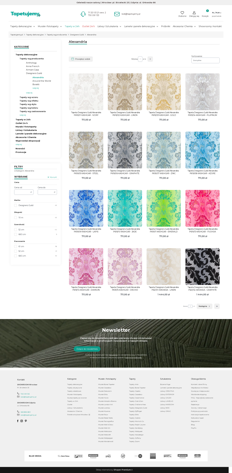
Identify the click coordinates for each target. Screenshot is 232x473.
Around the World (41, 81)
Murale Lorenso (104, 408)
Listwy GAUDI (165, 398)
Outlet (69, 404)
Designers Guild (77, 35)
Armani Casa (32, 69)
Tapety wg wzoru (29, 97)
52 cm (21, 229)
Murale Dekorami (105, 391)
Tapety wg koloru (29, 108)
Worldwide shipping (198, 394)
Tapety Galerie (134, 418)
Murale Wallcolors (105, 431)
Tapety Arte (133, 384)
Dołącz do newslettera (87, 349)
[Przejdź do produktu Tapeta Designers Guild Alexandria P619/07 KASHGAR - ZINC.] (164, 150)
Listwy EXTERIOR (167, 394)
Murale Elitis (103, 394)
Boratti (35, 84)
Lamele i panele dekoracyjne (31, 133)
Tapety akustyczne (74, 388)
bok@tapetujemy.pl (28, 397)
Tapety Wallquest (135, 431)
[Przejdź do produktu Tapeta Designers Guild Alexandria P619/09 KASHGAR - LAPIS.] (86, 208)
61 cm (21, 246)
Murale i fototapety (26, 126)
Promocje (21, 152)
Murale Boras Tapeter (106, 384)
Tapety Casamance (136, 398)
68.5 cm (22, 234)
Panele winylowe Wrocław (77, 415)
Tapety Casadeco (135, 394)
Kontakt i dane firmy (199, 384)
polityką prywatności (133, 357)
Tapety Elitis (134, 415)
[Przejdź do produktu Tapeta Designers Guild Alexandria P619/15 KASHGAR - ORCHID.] (125, 266)
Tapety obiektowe (74, 391)
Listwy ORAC (165, 411)
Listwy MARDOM (167, 404)
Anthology (31, 62)
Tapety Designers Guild (138, 408)
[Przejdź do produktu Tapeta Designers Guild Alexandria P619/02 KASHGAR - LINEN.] (125, 91)
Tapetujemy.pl (16, 35)
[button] (216, 13)
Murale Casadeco (104, 388)
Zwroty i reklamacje (198, 408)
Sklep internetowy (113, 470)
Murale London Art (105, 404)
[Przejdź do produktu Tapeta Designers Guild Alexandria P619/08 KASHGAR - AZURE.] (202, 150)
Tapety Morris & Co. (136, 421)
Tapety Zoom (134, 441)
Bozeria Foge (165, 384)
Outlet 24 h (22, 123)
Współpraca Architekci (199, 388)
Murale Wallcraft (104, 435)
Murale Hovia (103, 398)
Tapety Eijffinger (135, 411)
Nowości (20, 148)
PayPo (193, 428)
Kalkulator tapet (197, 418)
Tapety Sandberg (135, 428)
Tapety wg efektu (29, 100)
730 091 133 (25, 394)
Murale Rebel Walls (105, 418)
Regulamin (113, 355)
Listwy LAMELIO (166, 401)
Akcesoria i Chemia (26, 137)
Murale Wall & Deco (105, 425)
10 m (21, 217)
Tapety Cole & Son (136, 401)
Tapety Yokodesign (136, 435)
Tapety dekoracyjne (35, 35)
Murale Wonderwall (105, 441)
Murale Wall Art (104, 428)
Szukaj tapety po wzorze (77, 398)
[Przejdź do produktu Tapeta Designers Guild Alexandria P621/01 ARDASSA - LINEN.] (164, 266)
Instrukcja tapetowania (200, 415)
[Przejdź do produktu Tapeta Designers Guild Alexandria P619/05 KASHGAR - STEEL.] (86, 150)
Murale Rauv (103, 415)
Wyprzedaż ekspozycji (28, 140)
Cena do (42, 187)
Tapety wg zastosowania (33, 111)
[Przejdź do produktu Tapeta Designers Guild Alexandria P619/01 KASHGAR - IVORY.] (86, 91)
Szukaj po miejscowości (200, 391)
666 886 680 (26, 412)
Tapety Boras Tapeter (137, 388)
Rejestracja (195, 404)
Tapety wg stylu (28, 104)
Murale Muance (104, 411)
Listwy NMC (165, 408)
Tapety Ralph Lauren (137, 425)
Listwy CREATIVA (167, 391)
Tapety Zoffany (135, 438)
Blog (193, 425)
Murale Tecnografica (106, 421)
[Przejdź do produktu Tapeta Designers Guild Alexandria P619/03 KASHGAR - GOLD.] (164, 91)
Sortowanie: (196, 56)
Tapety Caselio (134, 391)
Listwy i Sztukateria (26, 130)
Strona (134, 59)
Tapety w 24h (23, 119)
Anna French (32, 66)
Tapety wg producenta (57, 35)
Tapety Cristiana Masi (137, 404)
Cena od (18, 187)
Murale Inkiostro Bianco (107, 401)
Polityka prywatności (199, 411)
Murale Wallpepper (105, 438)
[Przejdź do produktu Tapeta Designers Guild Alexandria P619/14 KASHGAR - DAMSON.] (86, 266)
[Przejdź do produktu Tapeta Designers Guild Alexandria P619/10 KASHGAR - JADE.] (125, 208)
